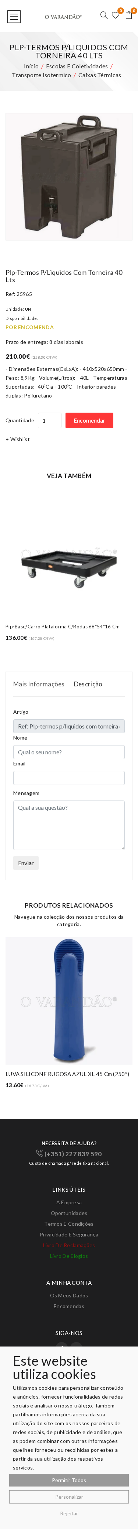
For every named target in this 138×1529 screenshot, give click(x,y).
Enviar (26, 862)
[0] (115, 15)
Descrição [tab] (88, 684)
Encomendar (89, 420)
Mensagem (26, 793)
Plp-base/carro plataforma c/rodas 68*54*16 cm (63, 626)
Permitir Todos (69, 1480)
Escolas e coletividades (77, 65)
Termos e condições (68, 1224)
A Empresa (69, 1202)
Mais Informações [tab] (39, 684)
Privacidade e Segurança (69, 1234)
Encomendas (69, 1306)
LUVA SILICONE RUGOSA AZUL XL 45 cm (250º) (67, 1074)
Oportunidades (69, 1213)
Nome (20, 737)
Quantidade (20, 420)
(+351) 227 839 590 (72, 1154)
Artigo (21, 712)
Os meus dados (69, 1295)
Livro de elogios (69, 1256)
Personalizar (69, 1497)
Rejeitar (69, 1513)
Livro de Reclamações (69, 1245)
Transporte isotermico (41, 74)
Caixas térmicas (99, 74)
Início (31, 65)
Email (19, 763)
